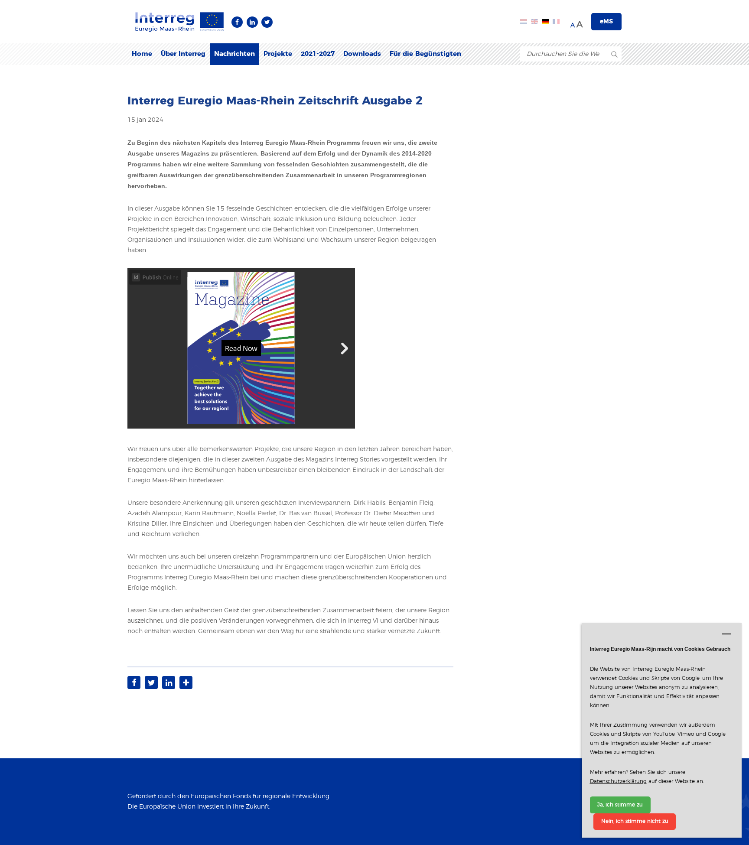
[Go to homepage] (179, 21)
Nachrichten (234, 54)
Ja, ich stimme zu (620, 804)
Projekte (278, 54)
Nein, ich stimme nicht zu (634, 821)
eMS (606, 22)
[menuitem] (141, 54)
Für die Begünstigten (425, 54)
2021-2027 (318, 54)
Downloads (362, 54)
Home (142, 54)
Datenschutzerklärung (618, 781)
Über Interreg (183, 54)
